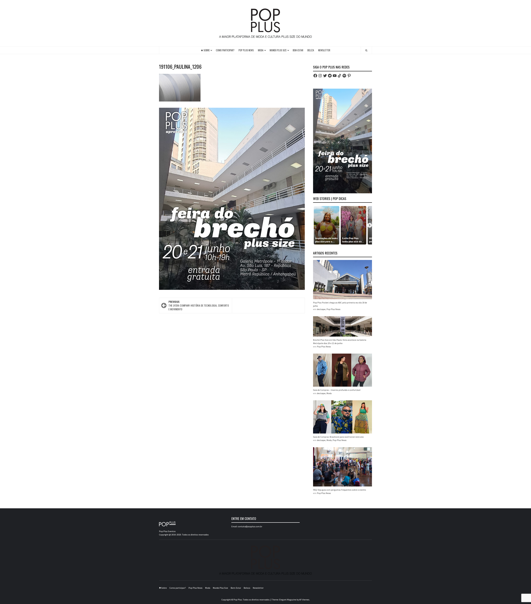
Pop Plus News (246, 50)
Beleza (310, 50)
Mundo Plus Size (278, 50)
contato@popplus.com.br (250, 526)
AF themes (304, 599)
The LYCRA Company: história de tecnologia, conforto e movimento (199, 305)
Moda (260, 50)
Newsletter (324, 50)
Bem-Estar (298, 50)
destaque (321, 309)
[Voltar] (315, 225)
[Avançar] (369, 225)
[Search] (366, 50)
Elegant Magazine (287, 599)
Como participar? (225, 50)
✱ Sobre (205, 50)
